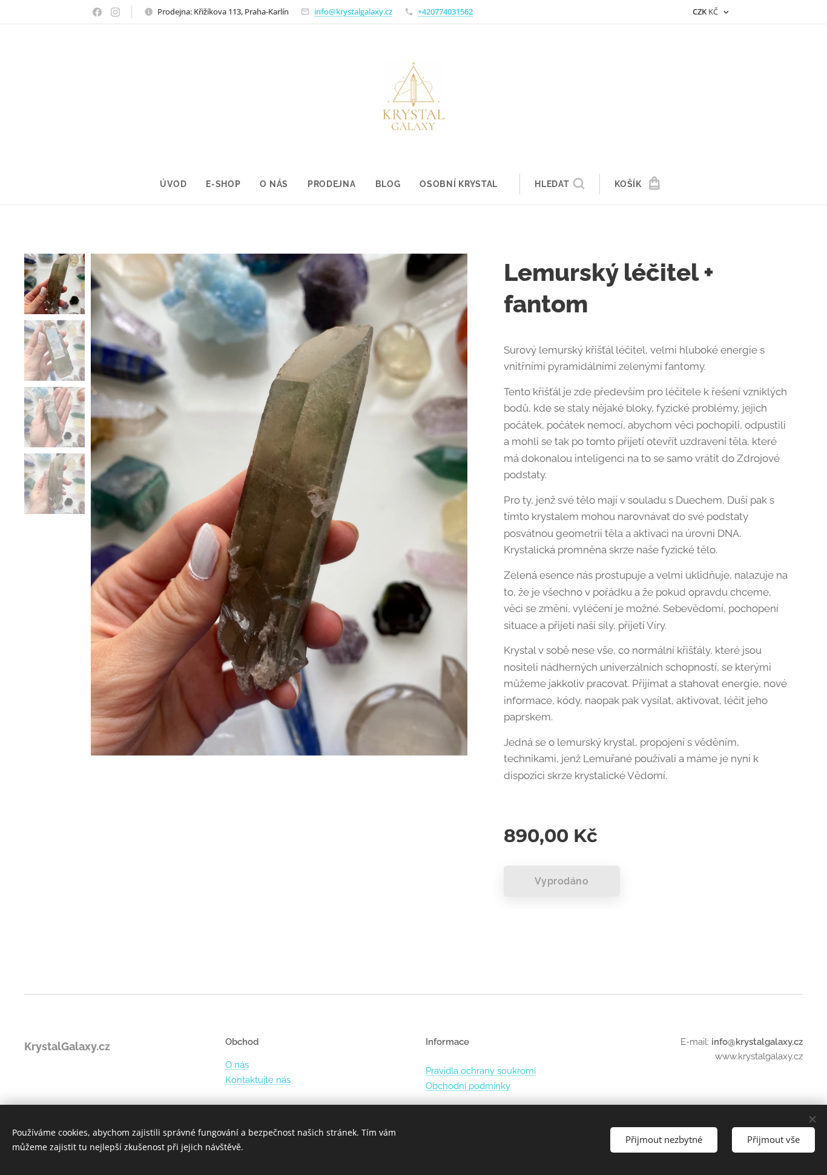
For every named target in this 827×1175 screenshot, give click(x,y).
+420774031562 (445, 11)
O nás (237, 1064)
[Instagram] (115, 12)
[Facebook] (97, 12)
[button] (559, 184)
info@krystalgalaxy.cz (353, 11)
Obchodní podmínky (468, 1086)
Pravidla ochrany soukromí (481, 1070)
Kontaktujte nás (258, 1080)
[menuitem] (178, 184)
